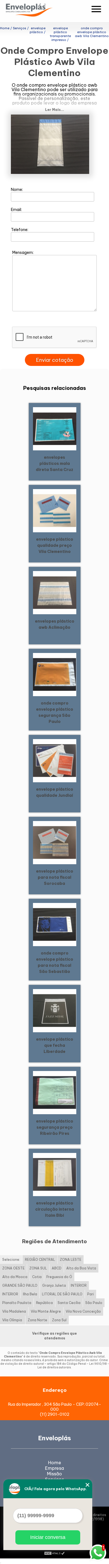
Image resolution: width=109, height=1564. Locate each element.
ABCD (56, 1268)
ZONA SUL (38, 1268)
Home (54, 1462)
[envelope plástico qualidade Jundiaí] (54, 760)
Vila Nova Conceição (83, 1311)
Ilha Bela (30, 1294)
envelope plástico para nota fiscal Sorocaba (54, 877)
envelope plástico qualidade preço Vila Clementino (54, 545)
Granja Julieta (54, 1285)
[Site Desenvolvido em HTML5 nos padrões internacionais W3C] (54, 1553)
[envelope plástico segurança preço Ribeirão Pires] (54, 1092)
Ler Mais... (54, 110)
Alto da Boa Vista (81, 1268)
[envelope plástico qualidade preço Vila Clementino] (54, 510)
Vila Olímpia (12, 1320)
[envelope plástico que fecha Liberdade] (54, 1010)
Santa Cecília (69, 1303)
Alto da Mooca (14, 1277)
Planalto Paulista (16, 1303)
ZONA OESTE (13, 1268)
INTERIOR (79, 1285)
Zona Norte (37, 1320)
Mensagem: (23, 252)
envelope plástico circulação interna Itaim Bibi (54, 1209)
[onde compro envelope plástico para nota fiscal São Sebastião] (54, 924)
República (44, 1303)
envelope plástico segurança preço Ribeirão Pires (54, 1127)
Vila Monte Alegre (46, 1311)
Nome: (17, 189)
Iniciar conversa (47, 1537)
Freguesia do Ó (59, 1277)
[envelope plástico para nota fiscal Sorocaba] (54, 842)
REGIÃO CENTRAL (40, 1259)
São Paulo (93, 1303)
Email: (17, 209)
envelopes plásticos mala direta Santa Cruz (54, 463)
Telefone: (20, 229)
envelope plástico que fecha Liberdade (54, 1045)
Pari (90, 1294)
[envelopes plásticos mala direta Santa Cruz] (54, 428)
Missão (54, 1473)
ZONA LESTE (70, 1259)
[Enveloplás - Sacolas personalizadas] (36, 11)
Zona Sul (59, 1320)
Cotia (37, 1277)
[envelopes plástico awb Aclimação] (54, 592)
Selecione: (11, 1259)
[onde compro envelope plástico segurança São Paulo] (54, 674)
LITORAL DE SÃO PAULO (62, 1294)
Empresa (54, 1468)
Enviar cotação (54, 360)
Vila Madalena (14, 1311)
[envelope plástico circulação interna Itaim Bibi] (54, 1174)
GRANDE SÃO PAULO (19, 1285)
